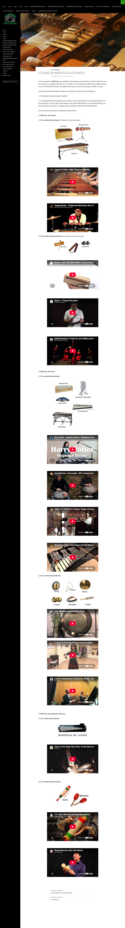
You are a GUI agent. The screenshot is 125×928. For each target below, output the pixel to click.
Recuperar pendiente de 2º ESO (56, 6)
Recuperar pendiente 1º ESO (10, 40)
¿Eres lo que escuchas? (8, 64)
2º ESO (25, 6)
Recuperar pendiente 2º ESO (10, 43)
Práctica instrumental (103, 6)
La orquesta (57, 898)
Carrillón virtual (89, 6)
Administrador (6, 75)
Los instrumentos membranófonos (61, 892)
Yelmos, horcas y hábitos (23, 11)
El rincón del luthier (7, 68)
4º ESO (20, 6)
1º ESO (15, 6)
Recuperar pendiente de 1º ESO (38, 6)
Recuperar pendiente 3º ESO (10, 45)
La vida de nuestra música (9, 62)
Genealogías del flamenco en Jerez (47, 11)
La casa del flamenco (8, 66)
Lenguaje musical (116, 6)
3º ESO (9, 6)
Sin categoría (55, 69)
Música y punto (68, 76)
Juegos (34, 11)
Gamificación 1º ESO (8, 11)
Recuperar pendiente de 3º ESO (74, 6)
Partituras (5, 71)
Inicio (4, 6)
